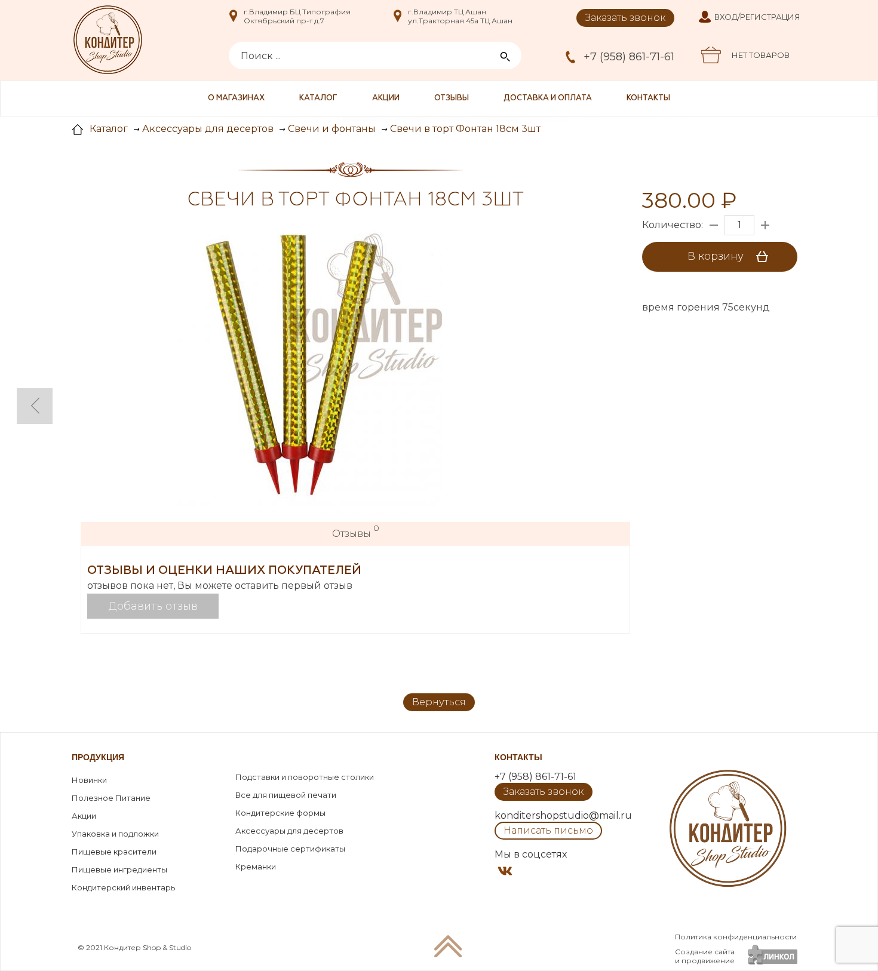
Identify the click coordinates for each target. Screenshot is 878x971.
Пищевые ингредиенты (119, 869)
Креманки (255, 866)
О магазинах (236, 98)
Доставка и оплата (548, 98)
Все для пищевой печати (285, 795)
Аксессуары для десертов (289, 830)
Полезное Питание (111, 798)
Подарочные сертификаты (290, 848)
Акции (386, 98)
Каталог (318, 98)
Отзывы (451, 98)
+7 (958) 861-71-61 (629, 56)
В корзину (717, 256)
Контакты (648, 98)
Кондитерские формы (280, 813)
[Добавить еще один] (765, 225)
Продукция (98, 757)
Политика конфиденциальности (736, 936)
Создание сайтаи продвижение (705, 956)
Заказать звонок (625, 17)
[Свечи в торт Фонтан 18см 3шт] (292, 364)
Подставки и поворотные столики (304, 777)
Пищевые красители (114, 851)
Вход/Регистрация (757, 16)
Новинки (89, 780)
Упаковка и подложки (115, 833)
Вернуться (439, 702)
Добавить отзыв (153, 606)
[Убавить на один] (713, 225)
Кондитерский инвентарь (123, 887)
